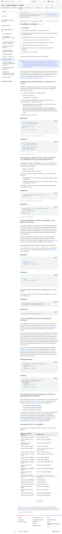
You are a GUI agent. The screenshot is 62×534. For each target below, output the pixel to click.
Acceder (59, 1)
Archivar (34, 523)
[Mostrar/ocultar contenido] (29, 28)
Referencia (38, 7)
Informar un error (21, 519)
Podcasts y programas (37, 525)
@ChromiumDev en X (51, 519)
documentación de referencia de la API (34, 63)
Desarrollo (20, 7)
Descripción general (5, 7)
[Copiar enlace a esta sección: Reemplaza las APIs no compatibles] (44, 424)
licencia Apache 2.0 (44, 508)
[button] (7, 21)
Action (54, 229)
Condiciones (20, 531)
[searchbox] (8, 12)
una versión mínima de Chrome (51, 65)
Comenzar (14, 7)
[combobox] (37, 1)
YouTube (48, 521)
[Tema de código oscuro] (55, 121)
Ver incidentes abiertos (22, 521)
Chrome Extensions (11, 5)
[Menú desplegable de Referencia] (42, 7)
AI (33, 7)
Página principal (23, 21)
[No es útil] (57, 21)
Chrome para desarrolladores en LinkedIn (53, 524)
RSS (48, 526)
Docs (2, 5)
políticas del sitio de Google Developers (29, 509)
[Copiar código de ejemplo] (57, 121)
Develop (21, 5)
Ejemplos (47, 7)
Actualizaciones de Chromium (38, 519)
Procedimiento (28, 7)
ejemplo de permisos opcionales (27, 351)
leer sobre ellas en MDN (50, 327)
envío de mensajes (35, 401)
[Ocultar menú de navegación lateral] (14, 532)
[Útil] (55, 21)
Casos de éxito (35, 521)
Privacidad (26, 531)
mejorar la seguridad (37, 78)
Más (19, 1)
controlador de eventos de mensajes (28, 420)
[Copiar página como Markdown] (42, 24)
